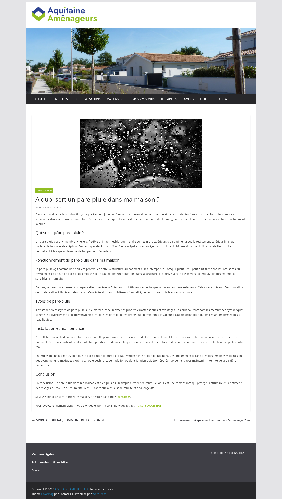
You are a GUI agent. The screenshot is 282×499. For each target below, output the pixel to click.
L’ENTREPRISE (60, 99)
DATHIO (239, 453)
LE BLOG (205, 99)
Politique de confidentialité (50, 462)
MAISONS (113, 99)
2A (60, 207)
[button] (121, 99)
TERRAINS (167, 99)
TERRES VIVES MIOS (142, 99)
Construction (44, 190)
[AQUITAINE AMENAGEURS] (141, 31)
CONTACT (224, 99)
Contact (37, 470)
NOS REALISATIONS (88, 99)
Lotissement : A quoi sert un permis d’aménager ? (210, 420)
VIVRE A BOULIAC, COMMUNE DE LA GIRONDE (70, 420)
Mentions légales (43, 454)
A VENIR (189, 99)
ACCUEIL (40, 99)
